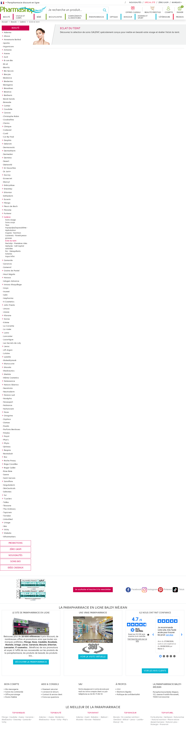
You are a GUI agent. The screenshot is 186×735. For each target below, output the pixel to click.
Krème (6, 322)
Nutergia (154, 724)
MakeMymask (9, 360)
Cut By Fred (8, 136)
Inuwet (6, 291)
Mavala (7, 367)
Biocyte (7, 74)
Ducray (7, 175)
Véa (5, 526)
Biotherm (8, 95)
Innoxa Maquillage (13, 284)
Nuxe (6, 412)
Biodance (7, 77)
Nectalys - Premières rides (16, 243)
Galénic (23, 22)
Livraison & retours (50, 692)
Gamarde (8, 260)
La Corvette (8, 326)
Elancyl (6, 182)
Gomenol (7, 267)
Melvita (7, 374)
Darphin (7, 140)
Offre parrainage (12, 694)
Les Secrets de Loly (12, 343)
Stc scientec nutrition (130, 717)
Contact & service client (52, 694)
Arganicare (8, 46)
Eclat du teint (10, 240)
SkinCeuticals (9, 488)
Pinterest (168, 589)
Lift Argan (7, 350)
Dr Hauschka (10, 168)
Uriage (7, 522)
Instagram (152, 589)
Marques (176, 2)
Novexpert (8, 402)
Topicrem (7, 512)
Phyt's (6, 439)
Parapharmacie (96, 17)
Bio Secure (9, 71)
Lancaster (7, 336)
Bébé (39, 17)
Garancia (7, 263)
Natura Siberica (11, 384)
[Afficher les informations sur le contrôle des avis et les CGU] (148, 635)
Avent (87, 717)
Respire (7, 450)
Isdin (5, 294)
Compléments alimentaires (75, 17)
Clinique (7, 126)
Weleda (7, 533)
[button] (168, 10)
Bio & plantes (55, 17)
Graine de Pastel (11, 270)
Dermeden (8, 154)
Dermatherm (9, 150)
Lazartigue (8, 339)
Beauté (6, 17)
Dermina (8, 157)
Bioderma (8, 81)
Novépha (7, 398)
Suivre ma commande (14, 692)
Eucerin (7, 199)
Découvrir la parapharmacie (31, 662)
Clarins (6, 123)
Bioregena (8, 84)
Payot (6, 436)
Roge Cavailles (11, 464)
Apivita (6, 43)
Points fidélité (11, 697)
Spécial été (150, 2)
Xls (122, 722)
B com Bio (8, 60)
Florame (7, 210)
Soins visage (10, 220)
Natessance (9, 381)
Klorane (7, 315)
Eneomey (8, 188)
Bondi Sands (9, 99)
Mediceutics (8, 370)
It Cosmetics (8, 301)
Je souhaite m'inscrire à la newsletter (93, 589)
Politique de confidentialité (128, 694)
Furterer (7, 213)
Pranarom (164, 724)
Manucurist (9, 363)
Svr (5, 495)
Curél (5, 133)
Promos (180, 17)
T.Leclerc (8, 498)
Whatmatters (9, 536)
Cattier (7, 105)
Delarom (8, 143)
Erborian (8, 192)
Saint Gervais (9, 478)
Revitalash (8, 453)
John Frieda (9, 305)
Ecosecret (7, 178)
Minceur (128, 17)
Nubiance (7, 405)
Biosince (7, 91)
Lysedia (7, 356)
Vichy (6, 529)
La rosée (7, 329)
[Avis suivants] (182, 635)
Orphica (7, 419)
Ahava (7, 36)
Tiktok (181, 589)
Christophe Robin (11, 116)
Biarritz (6, 67)
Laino (6, 332)
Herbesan (168, 717)
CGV (119, 689)
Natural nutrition (159, 719)
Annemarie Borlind (12, 39)
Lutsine (6, 353)
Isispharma (8, 298)
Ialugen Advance (11, 281)
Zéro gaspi (15, 549)
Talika (6, 502)
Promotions (16, 543)
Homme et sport (142, 17)
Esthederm (8, 195)
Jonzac (6, 308)
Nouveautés (135, 2)
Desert (6, 161)
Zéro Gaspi (163, 2)
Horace (7, 277)
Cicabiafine (8, 119)
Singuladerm (9, 485)
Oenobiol (117, 719)
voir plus (169, 635)
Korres (7, 319)
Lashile (140, 719)
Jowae (6, 312)
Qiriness (6, 446)
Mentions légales (124, 692)
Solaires (8, 254)
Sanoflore (8, 481)
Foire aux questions (50, 697)
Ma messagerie (11, 689)
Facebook (136, 589)
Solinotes (7, 491)
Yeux (7, 225)
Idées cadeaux (15, 567)
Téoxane (7, 505)
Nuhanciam (8, 408)
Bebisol (104, 717)
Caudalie (8, 109)
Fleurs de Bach (11, 206)
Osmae (6, 422)
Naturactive (179, 717)
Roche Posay (10, 460)
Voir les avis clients (155, 670)
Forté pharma (156, 717)
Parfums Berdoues (11, 429)
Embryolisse (9, 185)
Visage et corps (20, 17)
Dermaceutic (9, 147)
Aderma (7, 32)
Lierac (7, 346)
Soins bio (15, 561)
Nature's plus (171, 722)
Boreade (7, 102)
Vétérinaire (164, 17)
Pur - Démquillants (13, 251)
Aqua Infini (10, 256)
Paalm (6, 426)
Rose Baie (7, 471)
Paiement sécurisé (50, 689)
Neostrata (8, 388)
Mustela (79, 719)
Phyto (6, 443)
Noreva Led (9, 395)
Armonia (8, 49)
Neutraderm (9, 391)
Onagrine (8, 415)
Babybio (94, 717)
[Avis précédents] (153, 635)
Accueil (5, 22)
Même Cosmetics (11, 377)
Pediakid (96, 719)
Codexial (7, 130)
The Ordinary (9, 509)
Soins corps (10, 222)
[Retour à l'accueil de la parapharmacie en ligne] (23, 9)
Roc (5, 457)
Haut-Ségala (9, 274)
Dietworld (7, 164)
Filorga (7, 202)
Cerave (7, 112)
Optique (114, 17)
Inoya (5, 288)
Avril (6, 57)
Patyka (6, 433)
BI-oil (5, 64)
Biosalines (8, 88)
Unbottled (8, 519)
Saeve (6, 474)
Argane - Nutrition (13, 233)
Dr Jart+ (7, 171)
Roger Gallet (9, 467)
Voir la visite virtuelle (93, 656)
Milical (125, 719)
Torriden (7, 515)
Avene (7, 53)
